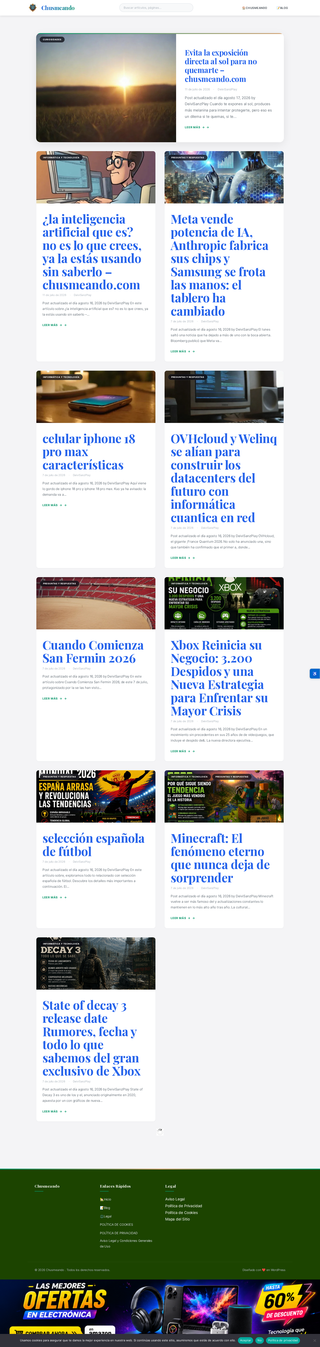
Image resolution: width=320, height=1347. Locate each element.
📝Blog (282, 8)
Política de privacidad (283, 1340)
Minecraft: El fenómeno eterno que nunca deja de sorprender (220, 857)
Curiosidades (52, 39)
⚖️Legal (105, 1216)
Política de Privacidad (183, 1206)
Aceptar (245, 1340)
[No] (314, 1340)
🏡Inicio (105, 1199)
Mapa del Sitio (177, 1219)
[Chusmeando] (33, 7)
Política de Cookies (181, 1212)
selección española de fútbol (93, 844)
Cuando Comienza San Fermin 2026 (93, 651)
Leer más (195, 127)
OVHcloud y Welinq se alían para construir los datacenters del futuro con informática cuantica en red (224, 477)
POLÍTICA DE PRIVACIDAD (119, 1233)
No (260, 1340)
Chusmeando (58, 7)
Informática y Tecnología (61, 157)
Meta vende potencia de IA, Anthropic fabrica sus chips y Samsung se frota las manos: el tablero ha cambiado (220, 264)
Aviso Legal (175, 1199)
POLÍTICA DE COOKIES (116, 1224)
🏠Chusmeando (254, 8)
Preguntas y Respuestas (187, 157)
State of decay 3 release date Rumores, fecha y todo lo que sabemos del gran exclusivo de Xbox (91, 1038)
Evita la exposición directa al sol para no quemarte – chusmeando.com (221, 65)
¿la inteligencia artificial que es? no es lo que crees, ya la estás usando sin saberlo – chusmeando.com (92, 251)
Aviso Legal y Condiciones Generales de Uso (126, 1243)
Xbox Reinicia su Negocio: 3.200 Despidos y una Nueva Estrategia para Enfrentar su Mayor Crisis (219, 677)
